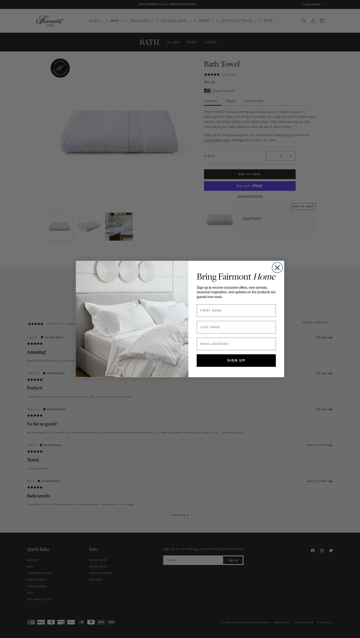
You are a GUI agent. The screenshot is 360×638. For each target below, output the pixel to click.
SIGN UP (236, 360)
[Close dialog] (277, 267)
